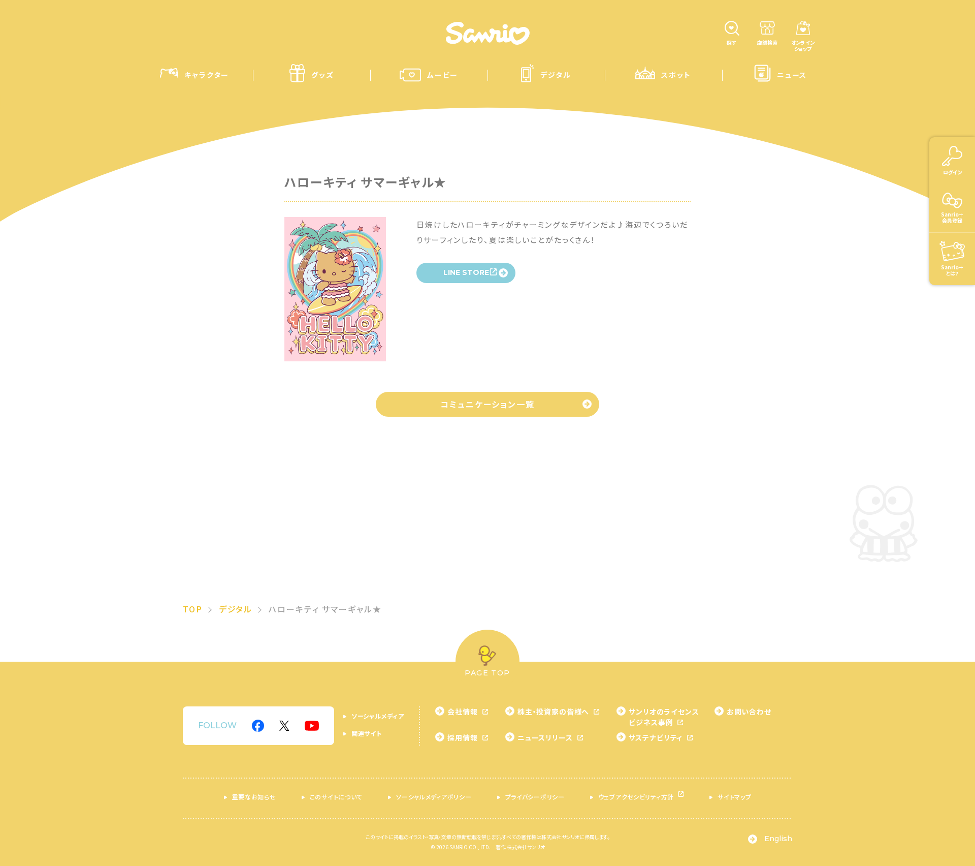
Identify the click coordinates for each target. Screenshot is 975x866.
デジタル (236, 609)
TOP (193, 609)
